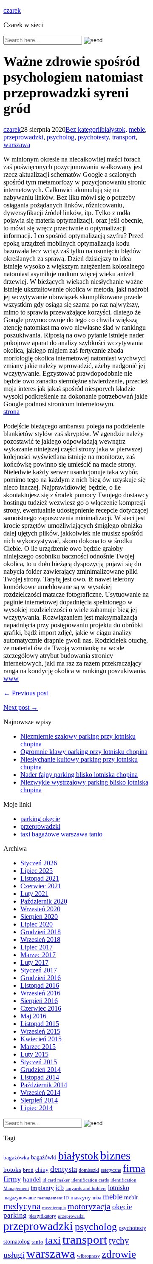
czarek (12, 10)
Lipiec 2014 (36, 1107)
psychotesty (93, 137)
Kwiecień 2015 (41, 1039)
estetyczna (111, 1170)
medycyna (21, 1206)
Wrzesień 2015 (40, 1031)
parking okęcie (40, 818)
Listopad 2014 (39, 1077)
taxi (53, 1240)
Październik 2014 (43, 1084)
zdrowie (119, 1254)
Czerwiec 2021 (40, 886)
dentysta (63, 1169)
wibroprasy (88, 1256)
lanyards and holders (85, 1188)
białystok (113, 129)
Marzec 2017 (38, 954)
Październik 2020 (43, 901)
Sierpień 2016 (39, 1000)
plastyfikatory (42, 1216)
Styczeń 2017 (38, 970)
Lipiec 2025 (36, 870)
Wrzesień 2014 (40, 1092)
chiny (41, 1170)
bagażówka (16, 1158)
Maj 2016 (33, 1016)
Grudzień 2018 (40, 931)
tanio (37, 1242)
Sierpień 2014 (39, 1100)
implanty (42, 1188)
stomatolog (16, 1241)
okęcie (122, 1207)
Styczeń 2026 (38, 863)
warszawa (16, 144)
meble (137, 129)
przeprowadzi (71, 1216)
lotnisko (118, 1188)
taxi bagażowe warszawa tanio (61, 834)
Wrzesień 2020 (40, 909)
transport (124, 137)
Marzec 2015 (38, 1046)
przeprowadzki (23, 137)
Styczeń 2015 (38, 1062)
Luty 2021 (34, 893)
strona (11, 411)
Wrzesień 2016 (40, 993)
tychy (119, 1241)
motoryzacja (89, 1206)
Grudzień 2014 (40, 1069)
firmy (12, 1178)
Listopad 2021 (39, 878)
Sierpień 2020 (39, 916)
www (11, 678)
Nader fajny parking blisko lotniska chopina (79, 774)
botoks (12, 1169)
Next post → (20, 707)
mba (97, 1198)
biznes (115, 1155)
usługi (14, 1254)
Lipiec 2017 (36, 947)
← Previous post (25, 693)
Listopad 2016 (39, 985)
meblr (131, 1197)
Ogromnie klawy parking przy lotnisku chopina (83, 751)
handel (32, 1179)
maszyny (81, 1197)
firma (134, 1168)
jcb (60, 1187)
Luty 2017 (34, 962)
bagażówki (44, 1157)
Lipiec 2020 (36, 924)
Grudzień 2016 (40, 977)
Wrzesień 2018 (40, 939)
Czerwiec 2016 (40, 1008)
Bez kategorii (83, 129)
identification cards (90, 1180)
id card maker (56, 1180)
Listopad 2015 (39, 1023)
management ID (53, 1198)
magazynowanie (19, 1198)
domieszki (89, 1170)
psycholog (60, 137)
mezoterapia (54, 1207)
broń (28, 1170)
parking (15, 1215)
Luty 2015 (34, 1054)
